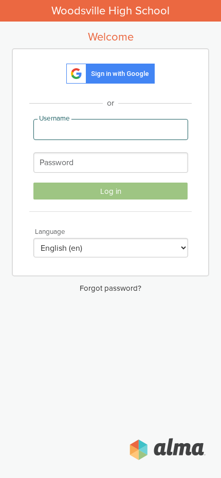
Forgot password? (110, 288)
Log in (110, 191)
